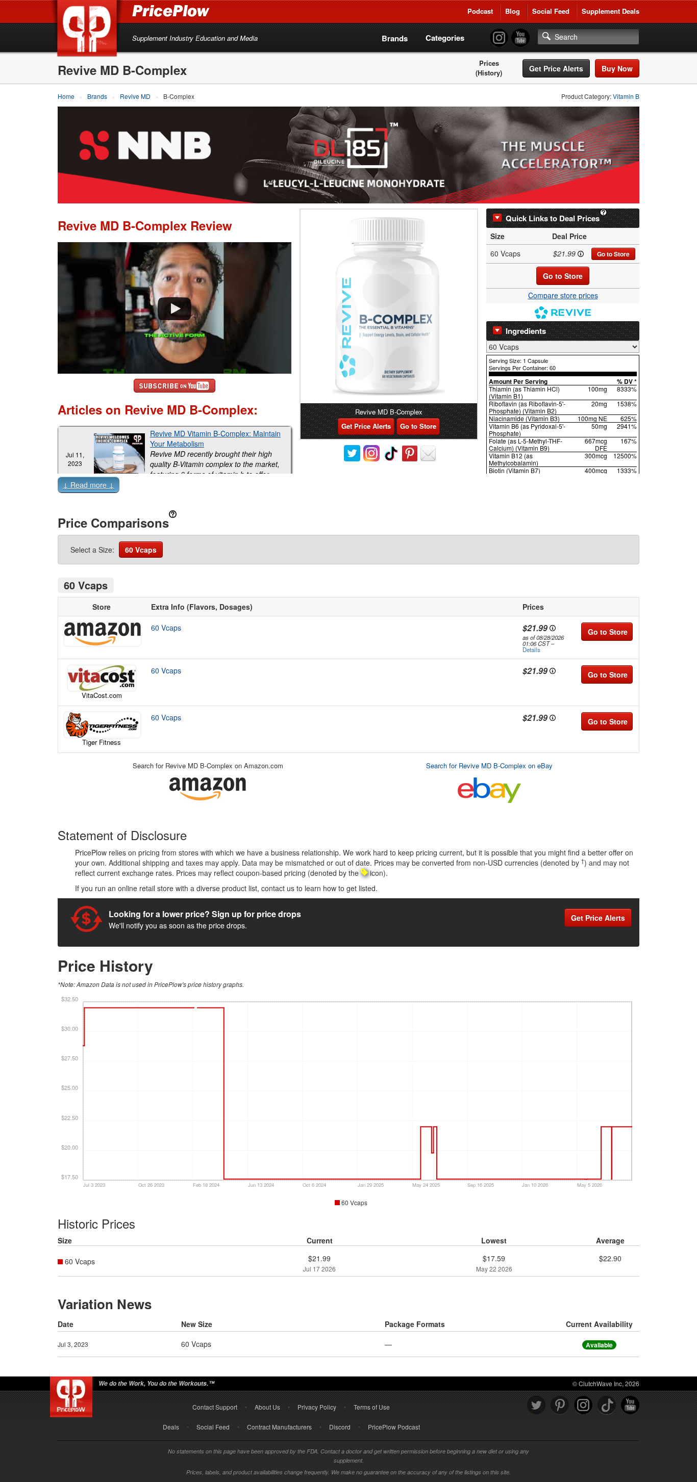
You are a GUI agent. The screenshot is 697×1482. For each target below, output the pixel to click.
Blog (512, 11)
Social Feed (550, 11)
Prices (489, 63)
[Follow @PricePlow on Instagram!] (499, 38)
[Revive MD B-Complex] (389, 306)
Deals (171, 1426)
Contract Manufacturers (279, 1426)
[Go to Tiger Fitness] (101, 725)
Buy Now (617, 68)
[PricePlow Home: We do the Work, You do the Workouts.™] (89, 30)
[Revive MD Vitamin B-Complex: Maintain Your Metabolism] (119, 458)
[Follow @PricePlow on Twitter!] (536, 1405)
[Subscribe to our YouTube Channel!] (520, 38)
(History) (489, 72)
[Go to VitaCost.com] (101, 678)
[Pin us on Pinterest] (560, 1405)
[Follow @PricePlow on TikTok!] (607, 1405)
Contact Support (214, 1406)
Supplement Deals (610, 11)
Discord (340, 1426)
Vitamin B (626, 96)
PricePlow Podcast (394, 1426)
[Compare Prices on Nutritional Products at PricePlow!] (73, 1394)
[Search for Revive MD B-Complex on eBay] (489, 788)
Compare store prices (563, 295)
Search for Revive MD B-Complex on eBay (489, 765)
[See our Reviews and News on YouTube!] (630, 1405)
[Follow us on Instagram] (583, 1405)
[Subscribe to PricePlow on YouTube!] (174, 384)
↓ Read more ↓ (88, 485)
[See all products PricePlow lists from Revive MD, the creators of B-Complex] (563, 311)
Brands (395, 38)
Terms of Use (372, 1406)
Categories (445, 37)
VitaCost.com (102, 695)
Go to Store (613, 253)
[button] (348, 487)
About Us (267, 1406)
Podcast (480, 11)
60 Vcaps (141, 549)
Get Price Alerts (556, 68)
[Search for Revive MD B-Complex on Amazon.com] (207, 787)
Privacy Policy (316, 1406)
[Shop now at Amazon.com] (101, 634)
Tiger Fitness (101, 742)
